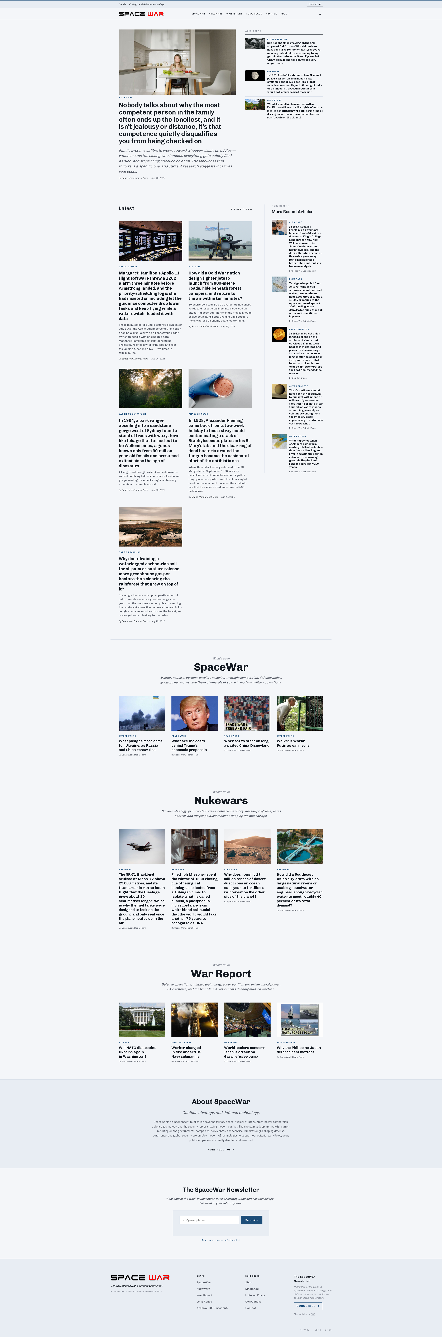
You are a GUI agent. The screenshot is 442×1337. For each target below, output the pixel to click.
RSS (313, 1314)
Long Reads (254, 13)
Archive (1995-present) (212, 1308)
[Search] (320, 14)
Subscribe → (308, 1306)
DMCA (328, 1330)
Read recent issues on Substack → (221, 1240)
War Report (234, 13)
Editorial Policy (255, 1295)
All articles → (241, 209)
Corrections (253, 1301)
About (285, 13)
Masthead (252, 1288)
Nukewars (216, 13)
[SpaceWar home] (141, 14)
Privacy (304, 1330)
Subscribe (315, 4)
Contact (250, 1308)
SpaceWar (198, 13)
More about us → (221, 1149)
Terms (317, 1330)
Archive (271, 13)
